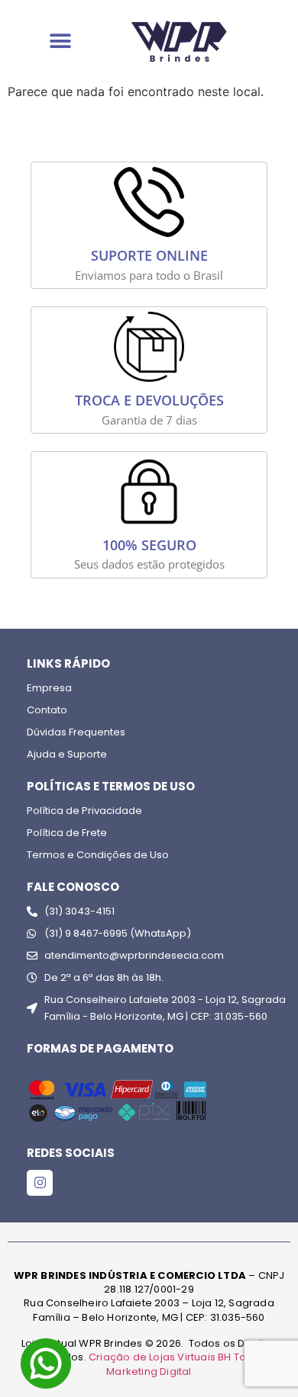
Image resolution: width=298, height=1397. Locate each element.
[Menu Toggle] (60, 41)
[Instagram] (40, 1183)
